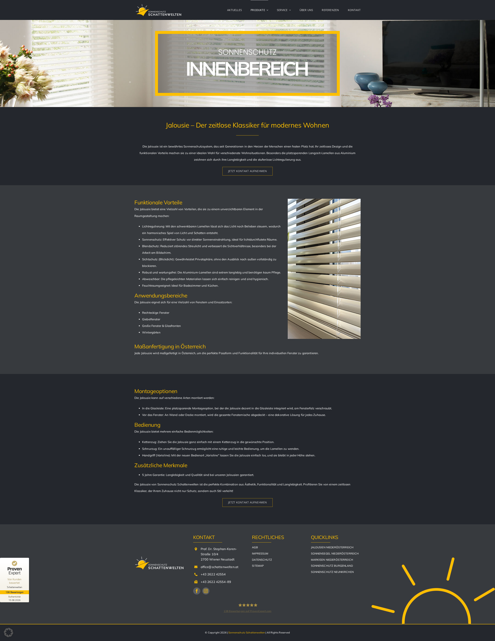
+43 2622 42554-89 (216, 582)
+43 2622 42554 (213, 574)
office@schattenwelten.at (220, 567)
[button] (8, 632)
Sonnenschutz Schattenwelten (246, 632)
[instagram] (205, 591)
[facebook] (196, 591)
